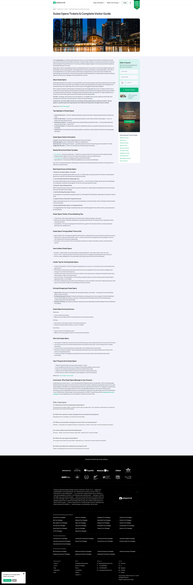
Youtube (123, 572)
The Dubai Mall (58, 158)
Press (55, 572)
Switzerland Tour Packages (104, 525)
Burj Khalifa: (57, 154)
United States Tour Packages (127, 525)
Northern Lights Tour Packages (127, 541)
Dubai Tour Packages (80, 517)
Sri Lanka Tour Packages (59, 525)
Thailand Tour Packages (126, 517)
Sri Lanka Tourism (124, 150)
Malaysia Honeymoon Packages (83, 554)
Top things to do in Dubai (66, 375)
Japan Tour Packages (80, 523)
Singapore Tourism (124, 153)
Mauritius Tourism (124, 148)
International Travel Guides (129, 135)
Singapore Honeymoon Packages (61, 554)
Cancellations (78, 570)
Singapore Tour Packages (103, 517)
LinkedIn (123, 570)
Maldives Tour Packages (81, 520)
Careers (55, 565)
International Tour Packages (60, 538)
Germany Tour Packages (103, 528)
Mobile (129, 82)
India (14, 580)
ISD (121, 81)
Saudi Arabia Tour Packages (60, 528)
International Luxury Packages (105, 541)
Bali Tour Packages (58, 520)
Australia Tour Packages (59, 517)
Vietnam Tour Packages (125, 520)
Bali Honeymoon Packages (60, 551)
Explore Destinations (98, 2)
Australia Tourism (124, 155)
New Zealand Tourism (125, 158)
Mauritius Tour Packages (126, 528)
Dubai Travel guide (64, 106)
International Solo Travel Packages (62, 544)
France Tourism (123, 161)
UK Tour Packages (57, 531)
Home (54, 9)
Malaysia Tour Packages (103, 523)
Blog (55, 568)
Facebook (123, 563)
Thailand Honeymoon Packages (105, 551)
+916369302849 (103, 568)
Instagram (123, 568)
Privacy (77, 568)
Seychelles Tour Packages (104, 520)
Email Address (124, 77)
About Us (56, 563)
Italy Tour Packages (80, 528)
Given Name (124, 71)
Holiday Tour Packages (112, 2)
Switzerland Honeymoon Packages (106, 554)
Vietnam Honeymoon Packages (127, 551)
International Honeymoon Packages (84, 538)
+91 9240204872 (103, 565)
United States (7, 580)
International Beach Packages (127, 538)
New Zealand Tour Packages (60, 523)
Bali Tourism (123, 140)
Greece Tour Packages (80, 531)
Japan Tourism (123, 145)
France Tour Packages (80, 525)
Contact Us (78, 574)
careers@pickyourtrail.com (105, 570)
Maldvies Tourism (124, 137)
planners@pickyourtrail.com (105, 563)
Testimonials (56, 570)
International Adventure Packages (61, 541)
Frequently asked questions (81, 563)
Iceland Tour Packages (125, 523)
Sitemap (77, 572)
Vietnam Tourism (124, 143)
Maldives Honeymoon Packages (83, 551)
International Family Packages (105, 538)
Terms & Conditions (80, 565)
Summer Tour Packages (81, 541)
